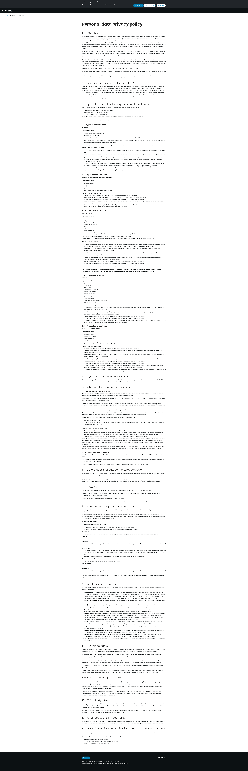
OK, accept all (138, 5)
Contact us (86, 758)
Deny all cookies (150, 5)
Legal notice (85, 761)
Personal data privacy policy (112, 761)
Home (6, 15)
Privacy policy (85, 6)
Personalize (161, 5)
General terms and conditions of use (97, 761)
